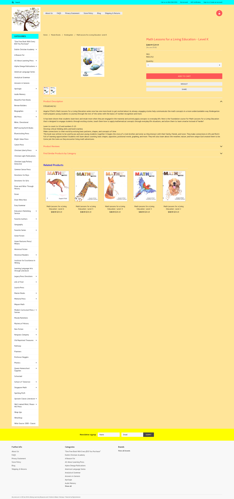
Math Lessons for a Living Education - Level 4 (115, 207)
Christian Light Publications (25, 156)
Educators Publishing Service (22, 212)
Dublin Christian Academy (24, 49)
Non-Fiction (18, 329)
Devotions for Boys (21, 175)
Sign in (206, 2)
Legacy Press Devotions (23, 276)
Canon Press (19, 145)
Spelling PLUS (19, 393)
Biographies (18, 111)
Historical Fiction (20, 249)
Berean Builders (20, 105)
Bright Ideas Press (21, 139)
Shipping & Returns (112, 13)
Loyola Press (19, 287)
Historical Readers (21, 255)
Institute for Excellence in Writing (24, 261)
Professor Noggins (21, 357)
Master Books (19, 293)
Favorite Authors (20, 219)
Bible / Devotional (21, 122)
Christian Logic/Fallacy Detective (23, 162)
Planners (17, 351)
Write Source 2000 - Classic (25, 423)
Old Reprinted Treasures (24, 340)
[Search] (13, 2)
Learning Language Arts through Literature (23, 269)
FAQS (59, 13)
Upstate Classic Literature (24, 398)
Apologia (17, 88)
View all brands (124, 451)
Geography (18, 224)
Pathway (17, 346)
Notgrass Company (21, 335)
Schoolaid (18, 376)
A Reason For (19, 55)
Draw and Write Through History (24, 187)
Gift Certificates (196, 2)
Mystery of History (21, 323)
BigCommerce (76, 497)
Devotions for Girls (21, 180)
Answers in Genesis (21, 83)
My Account (184, 2)
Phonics (17, 363)
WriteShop (18, 418)
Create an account (216, 2)
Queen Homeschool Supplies (22, 369)
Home (45, 35)
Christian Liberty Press (23, 150)
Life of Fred (18, 282)
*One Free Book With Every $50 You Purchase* (24, 42)
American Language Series (24, 72)
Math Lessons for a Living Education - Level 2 (174, 207)
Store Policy (88, 13)
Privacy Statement (72, 13)
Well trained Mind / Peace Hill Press (24, 405)
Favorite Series (20, 230)
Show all (68, 486)
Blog (99, 13)
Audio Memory (19, 94)
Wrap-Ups (18, 412)
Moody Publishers (21, 318)
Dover (16, 194)
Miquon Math (19, 304)
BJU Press (18, 117)
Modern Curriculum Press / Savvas (24, 311)
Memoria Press (20, 299)
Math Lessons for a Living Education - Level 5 (86, 207)
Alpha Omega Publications (24, 66)
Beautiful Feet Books (22, 100)
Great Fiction (19, 236)
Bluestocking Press (21, 133)
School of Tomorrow (22, 382)
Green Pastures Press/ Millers (23, 242)
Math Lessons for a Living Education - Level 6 (57, 207)
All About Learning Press (24, 60)
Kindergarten (68, 35)
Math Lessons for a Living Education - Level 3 (144, 207)
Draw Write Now (20, 200)
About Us (49, 13)
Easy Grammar (19, 205)
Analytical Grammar (22, 77)
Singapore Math (20, 387)
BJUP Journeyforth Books (23, 128)
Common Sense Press (22, 169)
